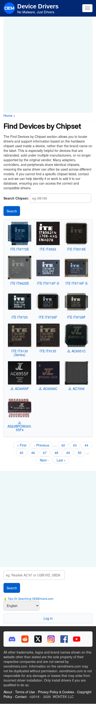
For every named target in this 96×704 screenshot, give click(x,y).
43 (76, 445)
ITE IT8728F (76, 317)
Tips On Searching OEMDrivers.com (30, 598)
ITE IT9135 (48, 351)
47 (46, 452)
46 (34, 453)
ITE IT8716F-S (48, 283)
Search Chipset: (16, 198)
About (7, 692)
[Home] (9, 7)
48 (58, 452)
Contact (21, 696)
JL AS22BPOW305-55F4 (19, 426)
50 (81, 452)
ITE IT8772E (19, 249)
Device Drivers (37, 6)
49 (69, 452)
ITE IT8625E (19, 283)
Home (7, 115)
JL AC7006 (76, 388)
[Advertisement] (48, 65)
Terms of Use (25, 692)
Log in (48, 618)
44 (88, 445)
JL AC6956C (48, 388)
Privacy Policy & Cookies (56, 692)
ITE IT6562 (48, 249)
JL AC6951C (76, 351)
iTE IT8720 (19, 317)
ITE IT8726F (48, 317)
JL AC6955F (19, 388)
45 (23, 452)
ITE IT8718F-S (76, 283)
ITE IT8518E (76, 249)
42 (65, 445)
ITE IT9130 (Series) (19, 353)
